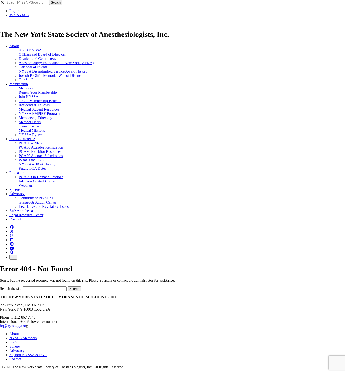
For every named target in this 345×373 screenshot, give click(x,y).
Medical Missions (32, 130)
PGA (13, 342)
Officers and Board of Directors (42, 54)
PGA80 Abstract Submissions (41, 156)
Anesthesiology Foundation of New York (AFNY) (56, 63)
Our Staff (26, 80)
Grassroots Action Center (37, 202)
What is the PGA (31, 160)
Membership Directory (35, 118)
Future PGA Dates (32, 168)
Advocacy (17, 194)
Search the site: (11, 289)
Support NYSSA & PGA (28, 355)
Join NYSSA (19, 15)
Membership (18, 84)
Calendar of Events (33, 67)
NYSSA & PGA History (37, 164)
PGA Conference (22, 139)
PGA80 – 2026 (30, 143)
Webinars (26, 185)
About (14, 46)
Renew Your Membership (38, 92)
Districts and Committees (37, 59)
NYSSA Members (23, 338)
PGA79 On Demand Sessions (41, 177)
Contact (15, 219)
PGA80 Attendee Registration (41, 147)
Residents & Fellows (34, 105)
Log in (14, 11)
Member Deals (30, 122)
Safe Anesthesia (21, 211)
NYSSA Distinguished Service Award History (53, 71)
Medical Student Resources (39, 109)
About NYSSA (30, 50)
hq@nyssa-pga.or (13, 326)
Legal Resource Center (26, 215)
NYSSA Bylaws (31, 135)
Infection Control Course (37, 181)
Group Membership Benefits (40, 101)
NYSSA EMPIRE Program (39, 113)
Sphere (14, 190)
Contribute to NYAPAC (36, 198)
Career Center (29, 126)
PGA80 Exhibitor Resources (40, 152)
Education (16, 173)
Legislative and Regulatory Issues (44, 206)
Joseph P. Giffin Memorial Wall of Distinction (52, 75)
